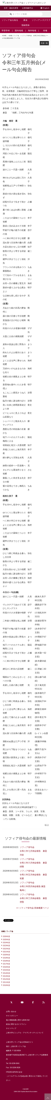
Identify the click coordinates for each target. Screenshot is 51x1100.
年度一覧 (44, 43)
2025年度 (6, 940)
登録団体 (25, 25)
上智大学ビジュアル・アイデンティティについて (24, 1033)
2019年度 (6, 958)
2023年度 (6, 946)
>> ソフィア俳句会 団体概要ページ (32, 908)
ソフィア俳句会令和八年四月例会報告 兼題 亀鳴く (33, 886)
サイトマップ (11, 1028)
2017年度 (6, 964)
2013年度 (6, 976)
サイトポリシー (12, 1016)
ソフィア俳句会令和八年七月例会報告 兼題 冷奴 (33, 851)
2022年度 (6, 949)
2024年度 (6, 943)
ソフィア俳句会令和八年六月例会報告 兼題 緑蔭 (33, 863)
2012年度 (6, 979)
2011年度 (6, 982)
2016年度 (6, 967)
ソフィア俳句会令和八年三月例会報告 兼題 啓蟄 (33, 898)
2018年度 (6, 961)
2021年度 (6, 952)
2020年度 (6, 955)
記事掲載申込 (27, 8)
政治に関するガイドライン (16, 1024)
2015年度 (6, 970)
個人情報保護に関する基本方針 (18, 1020)
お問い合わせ (11, 1011)
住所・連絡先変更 (11, 8)
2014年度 (6, 973)
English (46, 8)
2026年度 (6, 936)
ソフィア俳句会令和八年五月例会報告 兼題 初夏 (33, 875)
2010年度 (6, 985)
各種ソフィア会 (14, 35)
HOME (4, 35)
